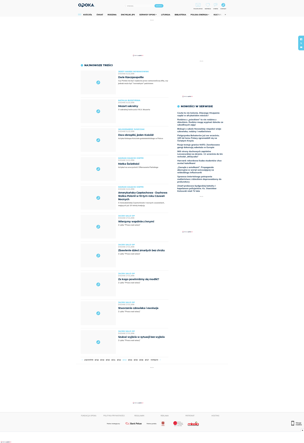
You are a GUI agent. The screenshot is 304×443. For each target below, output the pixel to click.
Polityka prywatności (114, 416)
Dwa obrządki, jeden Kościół (136, 134)
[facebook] (301, 39)
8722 (119, 360)
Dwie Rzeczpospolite (131, 77)
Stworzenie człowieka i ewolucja (138, 308)
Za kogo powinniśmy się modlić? (138, 279)
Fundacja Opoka (88, 416)
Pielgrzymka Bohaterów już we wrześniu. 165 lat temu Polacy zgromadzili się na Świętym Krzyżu (198, 138)
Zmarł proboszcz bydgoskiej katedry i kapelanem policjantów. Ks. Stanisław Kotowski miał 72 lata (196, 188)
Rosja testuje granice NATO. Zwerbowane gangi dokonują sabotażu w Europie (198, 146)
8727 (147, 360)
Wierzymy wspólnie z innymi (136, 221)
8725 (136, 360)
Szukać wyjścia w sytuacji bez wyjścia (141, 336)
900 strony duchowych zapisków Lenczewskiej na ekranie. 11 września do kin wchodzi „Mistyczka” (200, 154)
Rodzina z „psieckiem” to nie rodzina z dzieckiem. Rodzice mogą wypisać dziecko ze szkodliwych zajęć (200, 122)
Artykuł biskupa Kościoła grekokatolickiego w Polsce (141, 138)
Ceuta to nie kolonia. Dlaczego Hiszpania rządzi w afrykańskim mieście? (198, 114)
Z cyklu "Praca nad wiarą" (129, 225)
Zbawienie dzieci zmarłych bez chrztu (141, 250)
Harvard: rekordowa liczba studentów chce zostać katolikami (199, 162)
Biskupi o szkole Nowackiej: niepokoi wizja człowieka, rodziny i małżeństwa (199, 130)
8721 (113, 360)
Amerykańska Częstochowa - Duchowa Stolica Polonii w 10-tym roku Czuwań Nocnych (142, 196)
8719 (102, 360)
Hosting (215, 416)
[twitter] (301, 43)
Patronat (190, 416)
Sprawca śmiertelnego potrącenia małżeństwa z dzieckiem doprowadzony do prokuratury (199, 179)
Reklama (165, 416)
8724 (130, 360)
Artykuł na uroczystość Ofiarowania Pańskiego (138, 167)
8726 (141, 360)
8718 (97, 360)
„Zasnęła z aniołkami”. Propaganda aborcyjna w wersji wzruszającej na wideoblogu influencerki (195, 170)
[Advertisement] (152, 38)
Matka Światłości (128, 163)
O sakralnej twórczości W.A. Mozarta (134, 109)
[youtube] (301, 47)
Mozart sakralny (128, 106)
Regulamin (139, 416)
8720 (108, 360)
